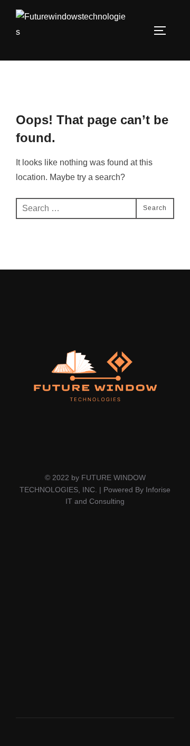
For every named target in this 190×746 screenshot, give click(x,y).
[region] (95, 617)
